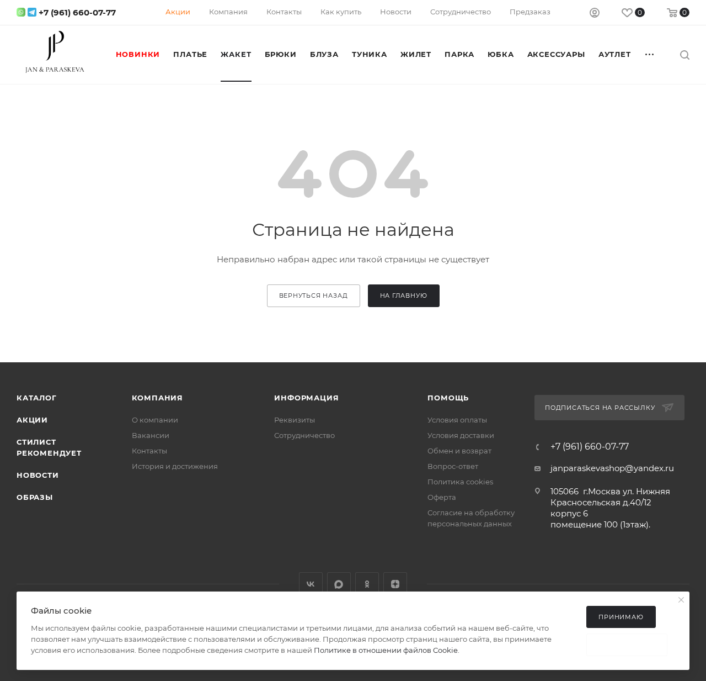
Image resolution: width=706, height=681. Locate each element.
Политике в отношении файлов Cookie (386, 650)
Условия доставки (460, 435)
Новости (38, 475)
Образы (35, 497)
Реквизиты (294, 419)
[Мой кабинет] (595, 14)
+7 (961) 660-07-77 (77, 12)
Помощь (448, 397)
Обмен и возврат (459, 450)
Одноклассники (367, 584)
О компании (155, 419)
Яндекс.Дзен (395, 584)
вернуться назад (313, 295)
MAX (339, 584)
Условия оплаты (457, 419)
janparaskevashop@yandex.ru (612, 468)
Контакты (149, 450)
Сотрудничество (304, 435)
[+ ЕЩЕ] (650, 54)
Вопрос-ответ (452, 466)
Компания (157, 397)
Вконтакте (311, 584)
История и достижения (175, 466)
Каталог (37, 397)
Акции (32, 419)
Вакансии (150, 435)
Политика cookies (460, 481)
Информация (306, 397)
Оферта (441, 497)
